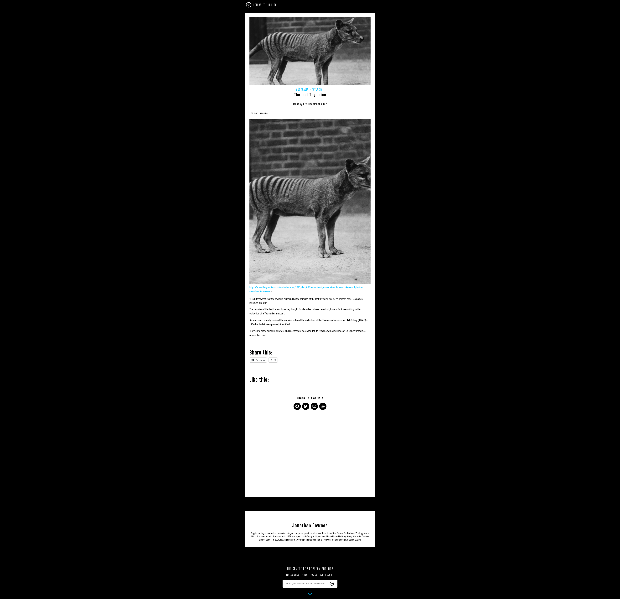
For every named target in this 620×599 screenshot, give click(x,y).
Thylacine (318, 89)
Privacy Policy (309, 574)
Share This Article (310, 398)
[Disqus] (310, 451)
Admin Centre (327, 574)
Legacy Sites (292, 574)
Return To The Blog (265, 5)
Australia (302, 89)
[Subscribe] (331, 583)
